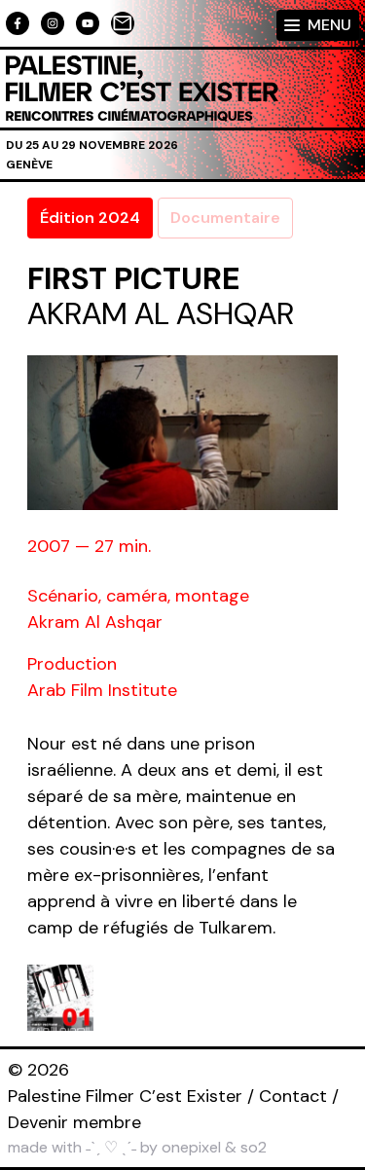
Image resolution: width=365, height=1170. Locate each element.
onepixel (191, 1147)
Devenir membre (74, 1122)
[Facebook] (17, 23)
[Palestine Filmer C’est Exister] (142, 88)
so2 (253, 1147)
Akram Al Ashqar (160, 313)
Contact (293, 1096)
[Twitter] (87, 23)
